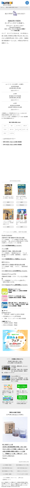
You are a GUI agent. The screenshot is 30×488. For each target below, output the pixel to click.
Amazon (8, 205)
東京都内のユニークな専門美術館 (12, 316)
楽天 (8, 202)
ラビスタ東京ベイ (15, 376)
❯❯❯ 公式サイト (15, 90)
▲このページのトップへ (24, 461)
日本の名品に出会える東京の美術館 (12, 144)
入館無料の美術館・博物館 (10, 323)
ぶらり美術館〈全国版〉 (7, 474)
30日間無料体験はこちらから (13, 245)
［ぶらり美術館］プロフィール (9, 477)
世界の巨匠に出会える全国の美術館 (12, 142)
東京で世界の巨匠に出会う (12, 7)
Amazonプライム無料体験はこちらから (16, 285)
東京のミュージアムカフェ (23, 471)
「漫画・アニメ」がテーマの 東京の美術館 (14, 318)
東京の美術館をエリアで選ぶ (7, 471)
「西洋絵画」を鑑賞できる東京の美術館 (13, 314)
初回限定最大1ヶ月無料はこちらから (15, 259)
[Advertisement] (15, 63)
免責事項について (7, 479)
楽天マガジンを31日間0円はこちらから (16, 271)
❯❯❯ (15, 449)
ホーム (2, 7)
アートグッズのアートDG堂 (22, 474)
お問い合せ (20, 477)
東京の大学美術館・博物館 (10, 325)
